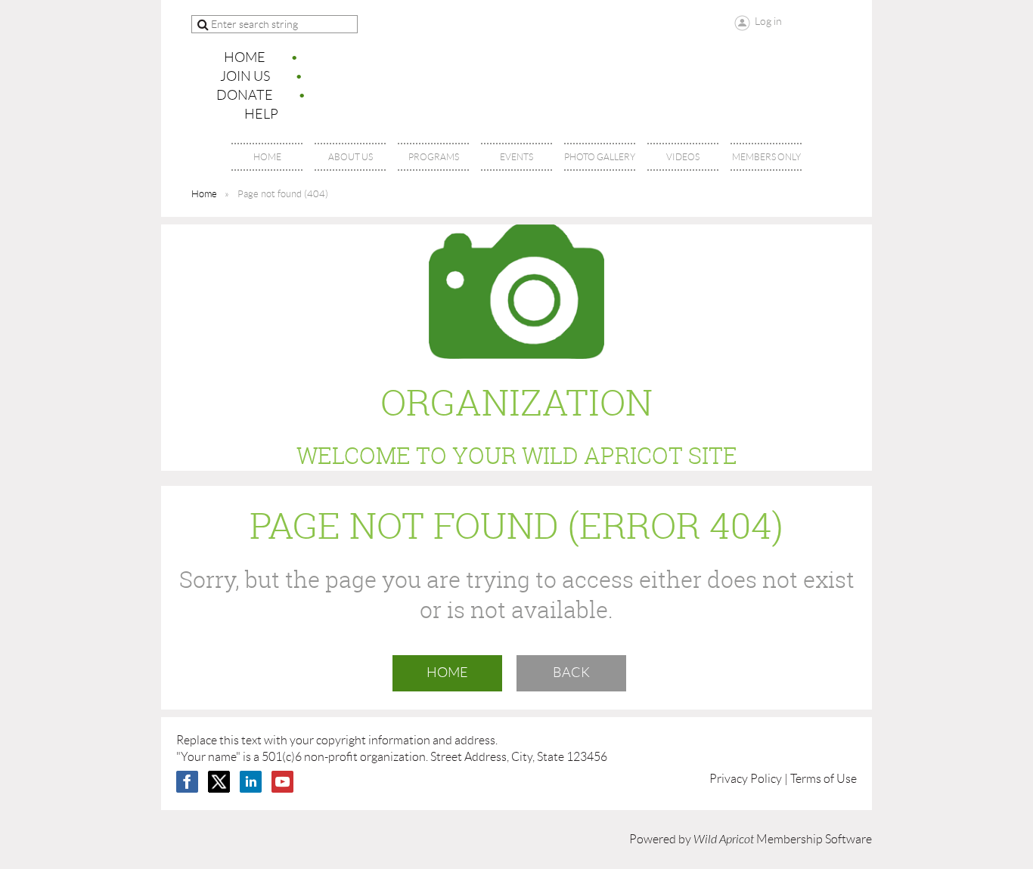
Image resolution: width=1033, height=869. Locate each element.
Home (244, 57)
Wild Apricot (723, 839)
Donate (244, 95)
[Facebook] (187, 782)
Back (571, 672)
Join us (245, 76)
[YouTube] (282, 782)
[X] (219, 782)
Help (261, 114)
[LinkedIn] (251, 782)
